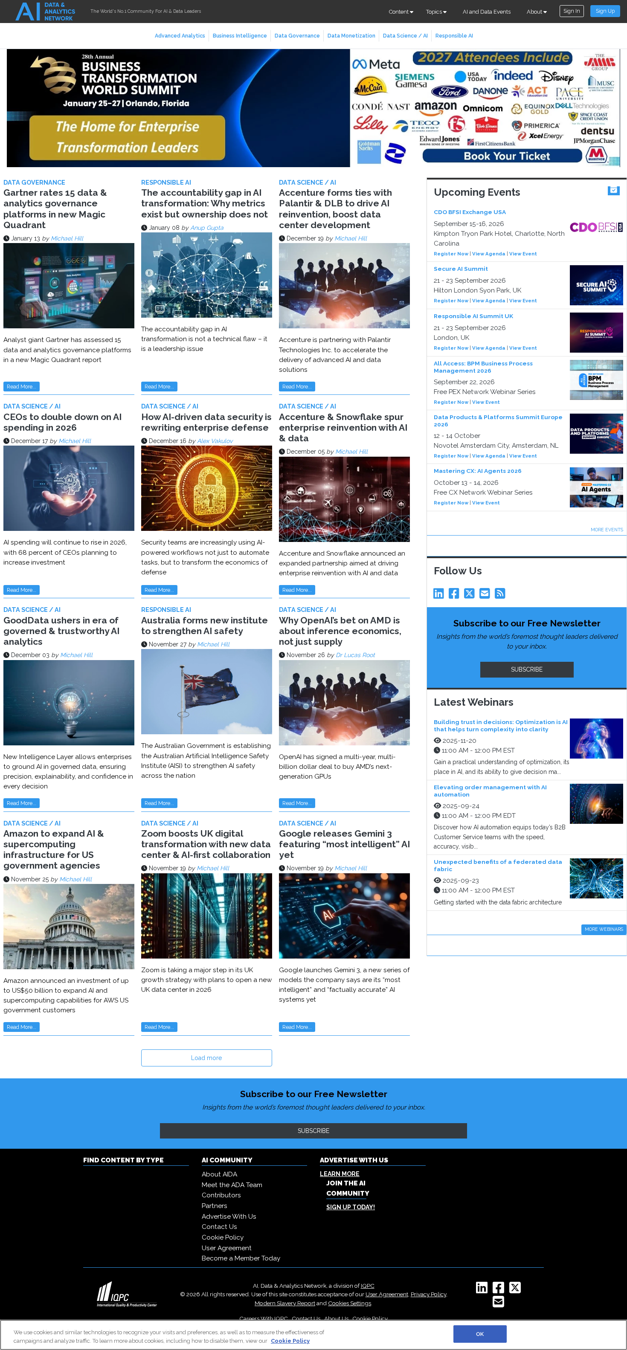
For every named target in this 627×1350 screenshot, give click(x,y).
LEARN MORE (340, 1173)
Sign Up (605, 11)
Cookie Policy (223, 1237)
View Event (523, 254)
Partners (214, 1206)
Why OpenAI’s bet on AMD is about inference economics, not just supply (340, 631)
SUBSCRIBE (527, 669)
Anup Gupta (207, 227)
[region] (313, 1335)
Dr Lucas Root (355, 655)
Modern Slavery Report (285, 1303)
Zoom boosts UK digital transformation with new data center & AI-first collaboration (206, 844)
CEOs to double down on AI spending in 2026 (62, 422)
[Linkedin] (440, 595)
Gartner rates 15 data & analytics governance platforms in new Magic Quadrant (55, 208)
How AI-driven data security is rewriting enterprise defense (206, 422)
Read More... (21, 386)
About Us (336, 1318)
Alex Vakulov (214, 440)
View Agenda (488, 254)
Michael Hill (67, 238)
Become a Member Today (241, 1258)
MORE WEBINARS (604, 929)
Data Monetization (351, 35)
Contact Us (219, 1227)
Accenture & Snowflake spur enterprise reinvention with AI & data (343, 427)
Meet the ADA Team (232, 1185)
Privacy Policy (428, 1294)
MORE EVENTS (607, 529)
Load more (206, 1058)
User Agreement (227, 1248)
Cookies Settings (349, 1303)
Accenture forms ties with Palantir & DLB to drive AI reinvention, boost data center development (335, 208)
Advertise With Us (229, 1216)
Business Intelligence (240, 35)
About (535, 12)
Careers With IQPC (263, 1318)
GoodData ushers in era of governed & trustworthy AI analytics (61, 631)
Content (399, 12)
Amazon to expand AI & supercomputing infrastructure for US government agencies (53, 849)
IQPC (367, 1285)
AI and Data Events (487, 12)
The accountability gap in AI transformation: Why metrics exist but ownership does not (204, 203)
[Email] (486, 595)
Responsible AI (454, 35)
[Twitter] (471, 595)
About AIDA (219, 1174)
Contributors (221, 1195)
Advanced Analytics (180, 35)
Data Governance (297, 35)
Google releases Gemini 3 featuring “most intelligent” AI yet (344, 844)
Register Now (451, 254)
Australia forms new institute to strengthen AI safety (204, 625)
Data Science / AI (405, 35)
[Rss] (501, 595)
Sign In (571, 11)
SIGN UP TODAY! (350, 1207)
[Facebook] (455, 595)
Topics (434, 12)
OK (480, 1334)
